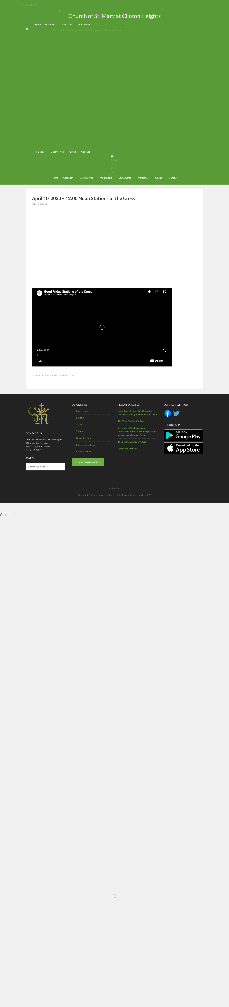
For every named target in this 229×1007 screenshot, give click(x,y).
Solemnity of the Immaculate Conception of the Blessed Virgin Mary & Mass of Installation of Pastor (137, 431)
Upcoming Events (84, 438)
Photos (79, 424)
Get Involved (57, 151)
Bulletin (80, 417)
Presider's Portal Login (86, 462)
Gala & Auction (83, 451)
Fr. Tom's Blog (51, 375)
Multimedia (84, 24)
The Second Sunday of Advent (132, 441)
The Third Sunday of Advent (131, 421)
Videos (79, 431)
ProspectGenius (96, 495)
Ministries (67, 24)
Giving (72, 151)
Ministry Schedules (85, 445)
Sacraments (50, 24)
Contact (85, 151)
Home (37, 24)
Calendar (40, 151)
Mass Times (82, 411)
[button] (51, 24)
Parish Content (66, 375)
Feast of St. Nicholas (127, 448)
